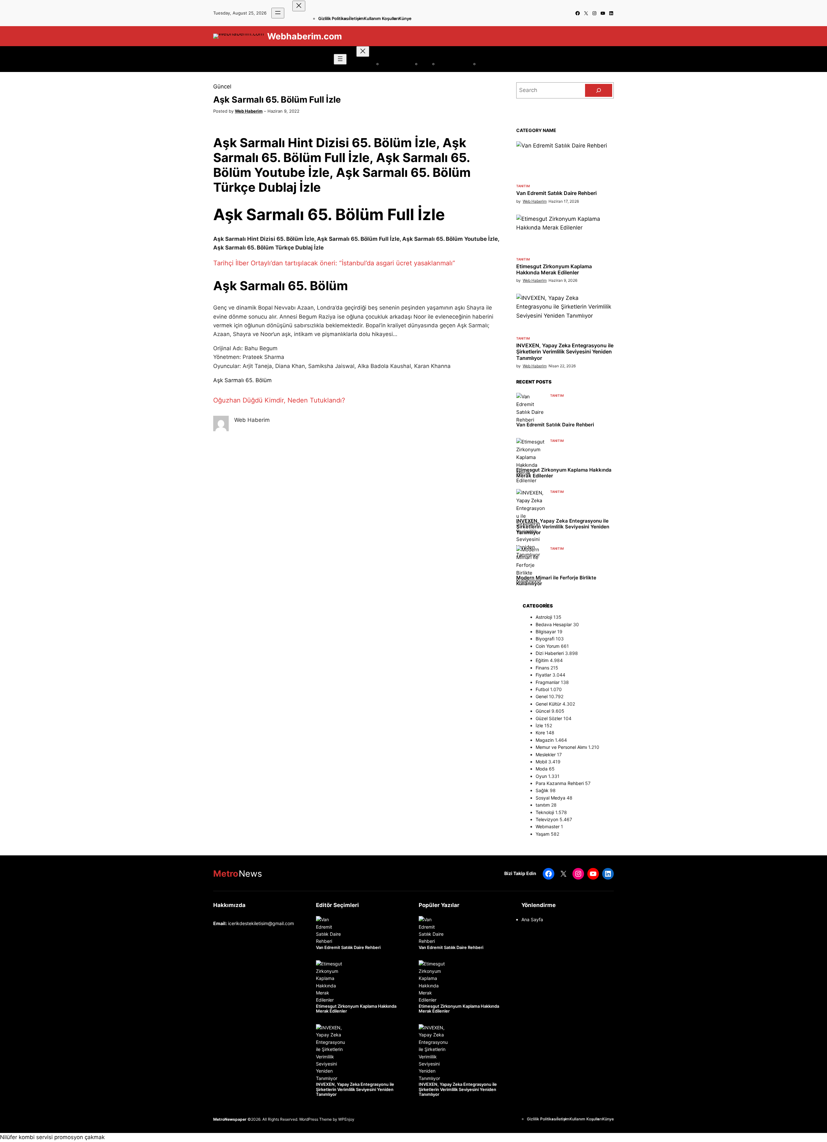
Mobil (541, 761)
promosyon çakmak (79, 1137)
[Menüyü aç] (277, 13)
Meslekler (546, 754)
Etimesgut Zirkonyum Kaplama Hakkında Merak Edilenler (554, 269)
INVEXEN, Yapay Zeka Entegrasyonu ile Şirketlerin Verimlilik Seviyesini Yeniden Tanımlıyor (564, 351)
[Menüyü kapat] (298, 6)
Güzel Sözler (549, 718)
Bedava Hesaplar (554, 624)
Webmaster (548, 826)
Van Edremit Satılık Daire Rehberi (556, 193)
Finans (542, 667)
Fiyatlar (543, 675)
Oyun (541, 776)
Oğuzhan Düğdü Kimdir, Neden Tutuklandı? (279, 400)
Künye (405, 18)
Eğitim (542, 660)
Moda (542, 768)
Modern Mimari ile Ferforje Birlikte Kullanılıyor (556, 580)
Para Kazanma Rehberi (560, 783)
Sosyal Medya (550, 797)
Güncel (222, 86)
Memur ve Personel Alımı (561, 747)
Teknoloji (545, 812)
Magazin (545, 740)
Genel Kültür (548, 704)
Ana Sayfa (532, 919)
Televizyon (547, 819)
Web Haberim (249, 111)
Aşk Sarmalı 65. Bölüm (242, 380)
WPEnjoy (346, 1119)
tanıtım (523, 186)
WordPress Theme (315, 1119)
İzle (539, 725)
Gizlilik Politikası (333, 18)
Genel (542, 696)
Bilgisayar (546, 631)
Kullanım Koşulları (381, 18)
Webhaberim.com (304, 36)
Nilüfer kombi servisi (26, 1137)
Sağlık (542, 790)
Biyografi (545, 638)
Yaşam (543, 834)
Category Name (536, 130)
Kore (540, 732)
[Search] (598, 90)
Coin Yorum (548, 646)
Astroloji (544, 617)
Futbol (542, 689)
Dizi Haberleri (550, 653)
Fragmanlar (548, 682)
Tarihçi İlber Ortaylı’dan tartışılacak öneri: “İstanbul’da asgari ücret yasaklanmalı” (334, 263)
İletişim (356, 18)
